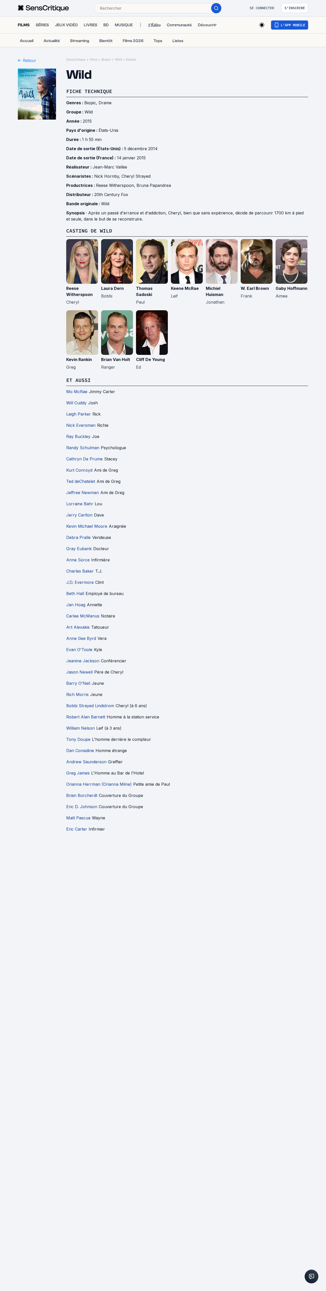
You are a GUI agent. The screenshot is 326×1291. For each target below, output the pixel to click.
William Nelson (80, 728)
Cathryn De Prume (84, 458)
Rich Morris (77, 694)
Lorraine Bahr (79, 503)
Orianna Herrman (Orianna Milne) (99, 784)
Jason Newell (79, 672)
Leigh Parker (78, 414)
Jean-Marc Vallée (110, 167)
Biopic (106, 59)
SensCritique (76, 59)
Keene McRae (185, 288)
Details (131, 59)
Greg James (78, 773)
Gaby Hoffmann (291, 288)
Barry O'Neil (78, 683)
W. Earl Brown (255, 288)
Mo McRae (76, 391)
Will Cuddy (76, 402)
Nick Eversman (81, 425)
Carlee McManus (82, 615)
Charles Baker (80, 571)
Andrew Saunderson (86, 761)
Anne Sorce (78, 559)
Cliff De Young (150, 359)
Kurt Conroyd (79, 470)
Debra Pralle (78, 537)
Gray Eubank (79, 548)
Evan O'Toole (79, 649)
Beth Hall (75, 593)
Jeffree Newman (82, 492)
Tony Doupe (78, 739)
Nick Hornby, (107, 176)
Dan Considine (80, 750)
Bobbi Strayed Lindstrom (90, 705)
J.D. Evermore (80, 582)
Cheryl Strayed (136, 176)
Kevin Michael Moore (86, 526)
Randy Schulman (82, 447)
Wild (118, 59)
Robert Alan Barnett (85, 716)
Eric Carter (76, 829)
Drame (105, 102)
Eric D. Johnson (81, 806)
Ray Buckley (78, 436)
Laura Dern (112, 288)
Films (94, 59)
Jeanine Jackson (82, 660)
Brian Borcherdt (81, 795)
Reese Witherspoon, (116, 185)
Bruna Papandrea (154, 185)
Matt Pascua (78, 817)
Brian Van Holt (115, 359)
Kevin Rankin (79, 359)
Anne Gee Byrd (81, 638)
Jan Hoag (75, 604)
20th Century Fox (111, 194)
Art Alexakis (78, 627)
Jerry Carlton (79, 515)
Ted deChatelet (80, 481)
